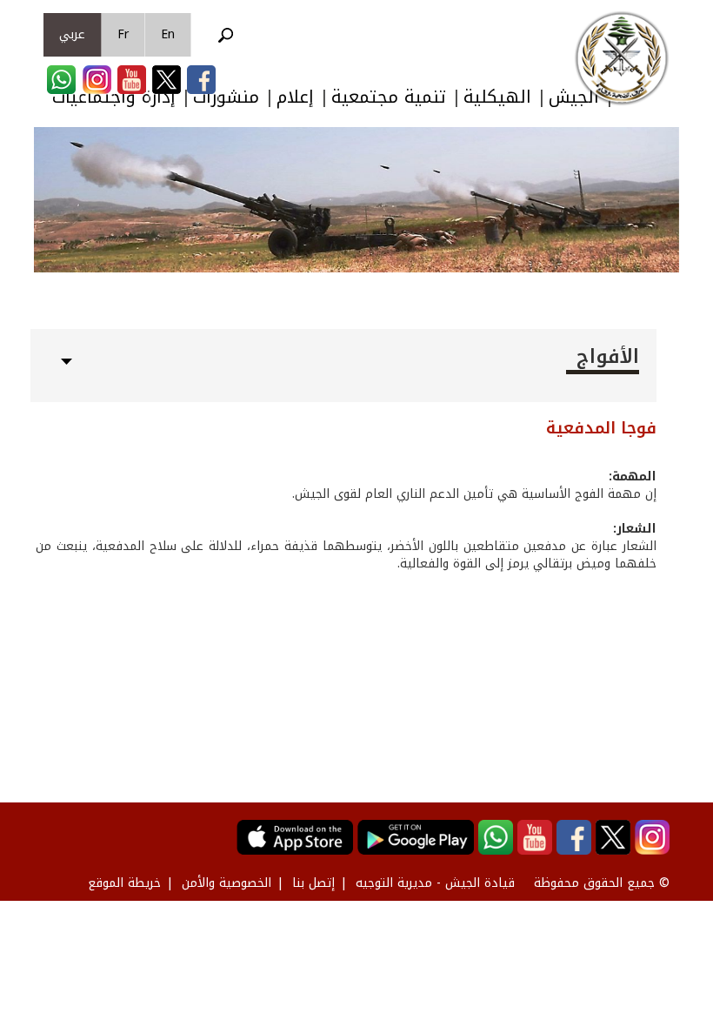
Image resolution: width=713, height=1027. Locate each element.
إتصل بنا (313, 883)
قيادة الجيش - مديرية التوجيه (435, 883)
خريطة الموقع (124, 883)
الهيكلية (497, 97)
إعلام (295, 97)
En (168, 34)
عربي (72, 34)
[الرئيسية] (622, 58)
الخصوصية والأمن (226, 883)
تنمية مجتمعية (388, 97)
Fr (123, 34)
